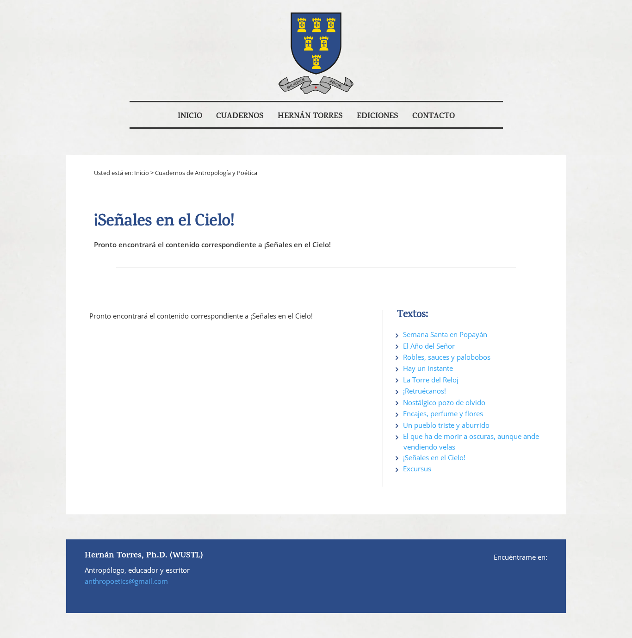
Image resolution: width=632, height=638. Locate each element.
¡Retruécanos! (424, 390)
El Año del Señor (429, 345)
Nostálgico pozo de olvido (444, 402)
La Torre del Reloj (431, 379)
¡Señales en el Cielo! (434, 457)
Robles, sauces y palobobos (446, 357)
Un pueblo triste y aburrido (446, 425)
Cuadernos (240, 117)
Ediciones (377, 117)
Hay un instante (428, 368)
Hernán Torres (310, 117)
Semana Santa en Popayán (445, 334)
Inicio (190, 117)
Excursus (417, 468)
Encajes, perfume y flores (443, 413)
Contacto (433, 117)
